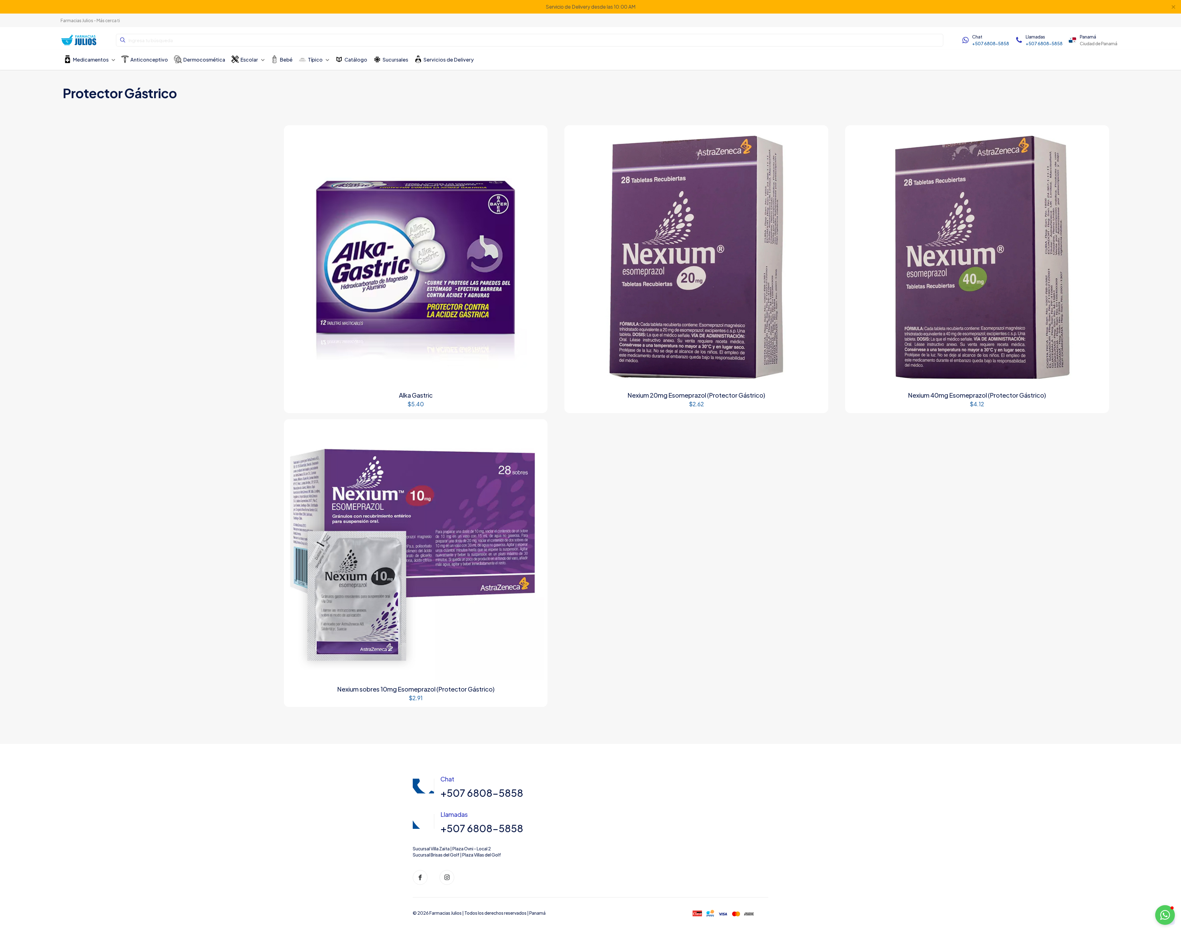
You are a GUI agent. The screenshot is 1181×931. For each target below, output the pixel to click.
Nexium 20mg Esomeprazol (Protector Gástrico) (696, 395)
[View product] (535, 136)
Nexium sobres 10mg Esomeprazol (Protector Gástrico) (416, 689)
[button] (1165, 915)
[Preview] (535, 150)
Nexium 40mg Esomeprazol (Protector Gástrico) (977, 395)
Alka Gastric (416, 395)
